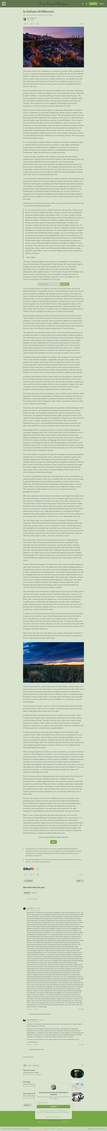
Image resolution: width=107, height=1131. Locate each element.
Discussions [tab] (36, 1065)
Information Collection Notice (53, 1112)
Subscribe (93, 4)
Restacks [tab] (34, 893)
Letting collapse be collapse (31, 1072)
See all (26, 1105)
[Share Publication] (86, 3)
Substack (90, 1128)
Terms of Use (61, 1110)
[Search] (82, 3)
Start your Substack (50, 1128)
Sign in (102, 4)
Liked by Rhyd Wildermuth (34, 910)
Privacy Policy (66, 1112)
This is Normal (29, 1070)
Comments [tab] (27, 893)
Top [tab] (25, 1065)
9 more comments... (28, 1057)
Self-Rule (27, 1082)
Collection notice (25, 1128)
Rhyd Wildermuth (31, 18)
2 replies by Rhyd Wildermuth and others (40, 1014)
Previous (29, 881)
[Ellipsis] (83, 908)
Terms (19, 1128)
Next (78, 881)
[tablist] (30, 892)
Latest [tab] (29, 1065)
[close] (69, 1085)
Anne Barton (30, 908)
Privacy (15, 1128)
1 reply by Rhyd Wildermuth (36, 1049)
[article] (53, 1073)
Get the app (60, 1128)
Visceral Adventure (32, 1020)
